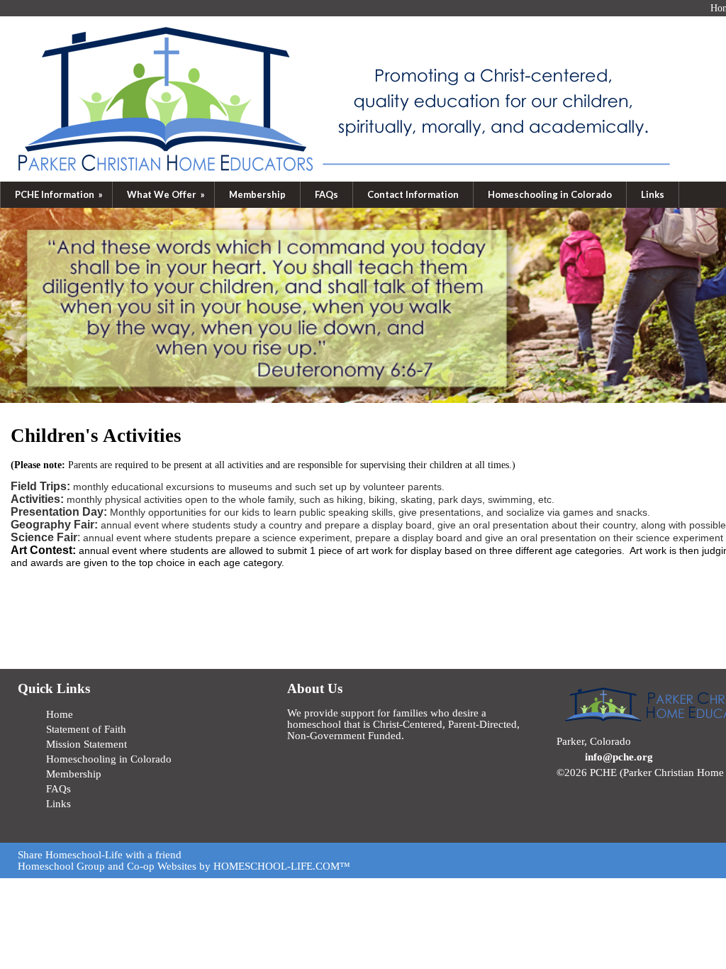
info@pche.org (619, 757)
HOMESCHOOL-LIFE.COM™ (281, 866)
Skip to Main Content (614, 784)
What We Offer (167, 194)
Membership (257, 194)
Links (652, 194)
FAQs (326, 194)
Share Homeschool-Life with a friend (100, 854)
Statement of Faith (86, 729)
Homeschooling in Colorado (550, 194)
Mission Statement (86, 744)
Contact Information (413, 194)
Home (59, 714)
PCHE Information (60, 194)
